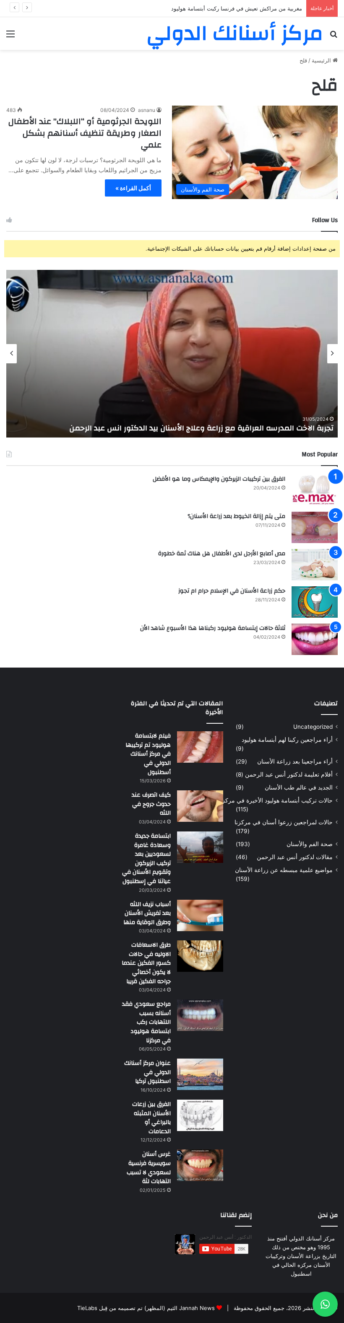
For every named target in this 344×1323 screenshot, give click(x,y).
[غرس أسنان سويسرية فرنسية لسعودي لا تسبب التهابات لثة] (200, 1165)
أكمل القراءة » (133, 188)
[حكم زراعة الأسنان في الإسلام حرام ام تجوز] (315, 602)
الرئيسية (322, 60)
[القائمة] (10, 36)
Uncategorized (313, 726)
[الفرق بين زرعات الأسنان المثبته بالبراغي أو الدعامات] (200, 1115)
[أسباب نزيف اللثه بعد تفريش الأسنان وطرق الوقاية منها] (200, 915)
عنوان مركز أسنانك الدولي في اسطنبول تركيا (147, 1072)
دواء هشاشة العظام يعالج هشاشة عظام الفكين (248, 8)
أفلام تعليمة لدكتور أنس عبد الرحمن (289, 774)
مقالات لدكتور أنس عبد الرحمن (295, 857)
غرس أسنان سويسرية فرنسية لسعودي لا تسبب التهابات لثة (149, 1168)
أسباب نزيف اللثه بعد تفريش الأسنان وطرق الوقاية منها (147, 913)
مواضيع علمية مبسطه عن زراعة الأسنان (284, 870)
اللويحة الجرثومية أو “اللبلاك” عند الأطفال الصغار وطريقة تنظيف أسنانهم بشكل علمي (85, 133)
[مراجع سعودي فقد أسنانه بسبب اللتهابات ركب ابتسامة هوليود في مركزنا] (200, 1015)
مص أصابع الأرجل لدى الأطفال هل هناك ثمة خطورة (221, 553)
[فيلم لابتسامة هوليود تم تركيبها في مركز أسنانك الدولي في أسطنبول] (200, 747)
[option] (172, 354)
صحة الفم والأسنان (310, 844)
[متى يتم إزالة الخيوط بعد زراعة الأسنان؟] (315, 527)
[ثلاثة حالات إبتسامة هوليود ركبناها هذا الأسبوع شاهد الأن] (315, 639)
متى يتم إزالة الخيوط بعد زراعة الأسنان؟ (236, 516)
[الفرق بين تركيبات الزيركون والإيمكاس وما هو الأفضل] (315, 490)
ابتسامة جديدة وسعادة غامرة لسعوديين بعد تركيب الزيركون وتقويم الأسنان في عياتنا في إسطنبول (146, 859)
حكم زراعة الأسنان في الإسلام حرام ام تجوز (231, 590)
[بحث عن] (333, 36)
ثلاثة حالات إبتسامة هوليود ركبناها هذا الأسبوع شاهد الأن (212, 628)
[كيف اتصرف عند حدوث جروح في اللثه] (200, 806)
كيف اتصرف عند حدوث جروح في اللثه (151, 804)
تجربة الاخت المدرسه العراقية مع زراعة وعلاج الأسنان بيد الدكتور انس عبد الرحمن (201, 428)
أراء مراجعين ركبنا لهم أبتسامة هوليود (287, 739)
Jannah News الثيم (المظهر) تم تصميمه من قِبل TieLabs (146, 1308)
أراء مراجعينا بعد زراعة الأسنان (295, 761)
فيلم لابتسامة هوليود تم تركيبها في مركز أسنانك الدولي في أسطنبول (148, 753)
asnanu (146, 110)
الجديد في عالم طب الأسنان (299, 787)
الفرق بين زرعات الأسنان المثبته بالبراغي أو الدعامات (151, 1118)
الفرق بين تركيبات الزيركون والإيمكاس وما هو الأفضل (219, 479)
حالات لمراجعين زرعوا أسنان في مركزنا (284, 822)
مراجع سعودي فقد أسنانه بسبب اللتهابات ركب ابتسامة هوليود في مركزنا (146, 1022)
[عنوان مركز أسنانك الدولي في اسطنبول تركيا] (200, 1074)
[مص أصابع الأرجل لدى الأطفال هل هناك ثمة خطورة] (315, 564)
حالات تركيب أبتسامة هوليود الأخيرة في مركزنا (276, 800)
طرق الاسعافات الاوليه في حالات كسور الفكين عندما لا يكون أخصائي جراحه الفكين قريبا (146, 963)
